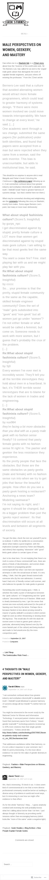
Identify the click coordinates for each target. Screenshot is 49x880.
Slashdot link (24, 63)
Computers (14, 642)
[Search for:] (17, 864)
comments (13, 201)
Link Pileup (9, 652)
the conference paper (23, 181)
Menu (24, 34)
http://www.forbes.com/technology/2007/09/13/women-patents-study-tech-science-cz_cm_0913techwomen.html (24, 735)
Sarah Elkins (14, 687)
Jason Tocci (13, 776)
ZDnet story (39, 63)
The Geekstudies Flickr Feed (14, 655)
